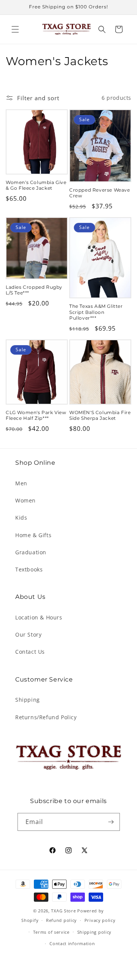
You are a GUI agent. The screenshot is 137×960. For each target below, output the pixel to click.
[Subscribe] (111, 822)
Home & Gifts (33, 535)
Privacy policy (100, 920)
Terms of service (51, 932)
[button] (15, 29)
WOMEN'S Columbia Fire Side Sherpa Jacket (100, 415)
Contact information (72, 943)
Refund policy (61, 920)
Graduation (30, 552)
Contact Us (30, 651)
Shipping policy (94, 932)
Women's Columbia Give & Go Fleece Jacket (36, 185)
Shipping (27, 699)
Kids (21, 517)
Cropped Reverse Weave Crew (99, 193)
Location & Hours (38, 617)
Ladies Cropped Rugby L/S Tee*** (34, 290)
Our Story (28, 634)
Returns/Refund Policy (46, 717)
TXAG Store (64, 911)
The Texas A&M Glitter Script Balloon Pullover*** (96, 312)
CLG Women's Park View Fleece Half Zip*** (36, 415)
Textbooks (29, 569)
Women (25, 500)
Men (21, 483)
